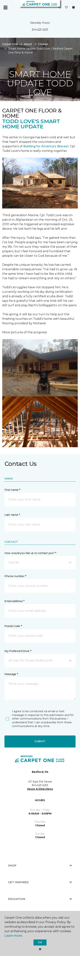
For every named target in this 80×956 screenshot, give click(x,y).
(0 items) (73, 7)
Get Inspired (18, 882)
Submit (40, 741)
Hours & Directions (40, 789)
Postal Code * (13, 626)
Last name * (12, 514)
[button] (59, 7)
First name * (12, 490)
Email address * (14, 601)
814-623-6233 (40, 29)
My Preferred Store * (17, 651)
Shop (12, 865)
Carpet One (10, 44)
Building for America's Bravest (46, 146)
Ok (40, 942)
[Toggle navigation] (5, 7)
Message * (11, 674)
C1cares (43, 44)
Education (16, 899)
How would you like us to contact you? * (30, 553)
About (28, 44)
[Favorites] (66, 7)
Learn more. (13, 935)
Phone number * (15, 576)
